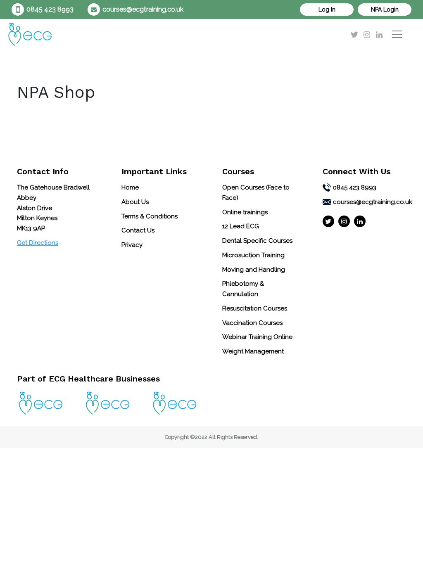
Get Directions (37, 242)
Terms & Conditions (149, 216)
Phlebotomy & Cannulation (243, 289)
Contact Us (137, 230)
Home (130, 187)
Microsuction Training (253, 255)
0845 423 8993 (50, 9)
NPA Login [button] (385, 9)
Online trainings (245, 212)
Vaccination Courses (252, 323)
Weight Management (253, 351)
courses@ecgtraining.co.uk (142, 9)
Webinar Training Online (257, 337)
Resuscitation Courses (254, 308)
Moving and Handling (253, 269)
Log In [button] (326, 9)
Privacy (132, 245)
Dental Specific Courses (257, 240)
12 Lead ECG (240, 226)
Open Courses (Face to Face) (256, 192)
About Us (135, 202)
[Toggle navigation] (397, 34)
